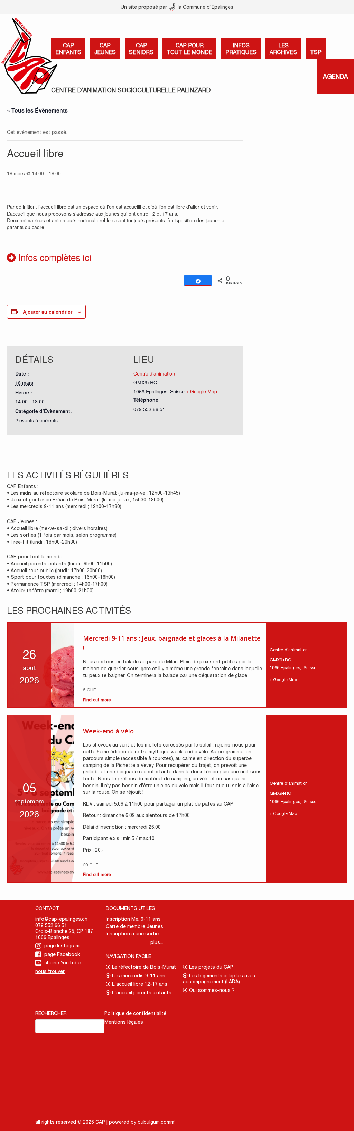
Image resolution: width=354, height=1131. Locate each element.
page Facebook (62, 954)
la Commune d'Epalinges (204, 7)
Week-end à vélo (108, 731)
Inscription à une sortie (132, 933)
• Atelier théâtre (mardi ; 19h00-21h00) (50, 590)
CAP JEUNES (105, 48)
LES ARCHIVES (283, 48)
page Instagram (62, 945)
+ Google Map (201, 391)
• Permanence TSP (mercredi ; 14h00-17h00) (57, 584)
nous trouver (50, 971)
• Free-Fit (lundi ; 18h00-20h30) (42, 542)
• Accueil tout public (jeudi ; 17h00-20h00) (54, 570)
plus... (156, 942)
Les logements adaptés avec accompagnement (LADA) (219, 979)
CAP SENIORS (141, 48)
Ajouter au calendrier (47, 311)
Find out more (97, 699)
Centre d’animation (154, 373)
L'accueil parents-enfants (141, 992)
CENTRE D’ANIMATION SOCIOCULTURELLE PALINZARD (131, 90)
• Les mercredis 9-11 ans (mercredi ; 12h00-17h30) (64, 506)
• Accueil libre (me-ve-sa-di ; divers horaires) (57, 528)
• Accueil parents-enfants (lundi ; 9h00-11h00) (59, 563)
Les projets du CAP (210, 967)
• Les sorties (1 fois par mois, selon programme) (62, 535)
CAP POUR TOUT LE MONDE (189, 48)
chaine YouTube (62, 962)
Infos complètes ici (53, 257)
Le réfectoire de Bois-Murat (143, 967)
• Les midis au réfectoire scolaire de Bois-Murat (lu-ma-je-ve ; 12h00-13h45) (93, 493)
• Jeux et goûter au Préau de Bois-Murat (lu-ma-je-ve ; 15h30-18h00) (85, 500)
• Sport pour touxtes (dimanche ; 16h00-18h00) (61, 577)
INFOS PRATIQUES (241, 48)
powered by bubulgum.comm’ (142, 1122)
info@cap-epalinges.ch (61, 919)
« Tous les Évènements (37, 110)
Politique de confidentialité (135, 1013)
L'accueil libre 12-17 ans (139, 984)
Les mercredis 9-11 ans (138, 975)
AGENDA (335, 76)
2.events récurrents (36, 420)
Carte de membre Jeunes (134, 926)
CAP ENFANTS (68, 48)
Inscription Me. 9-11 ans (133, 919)
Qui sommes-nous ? (211, 990)
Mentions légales (123, 1022)
